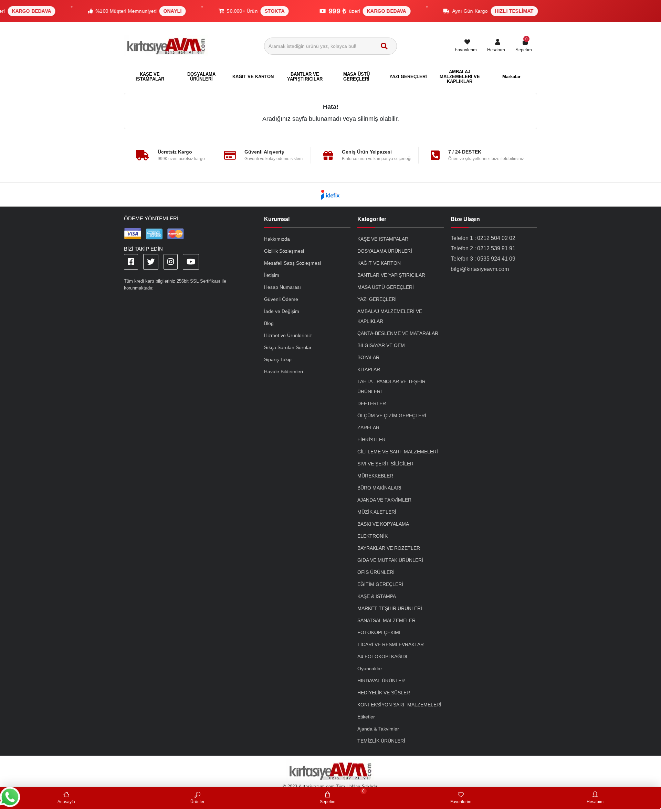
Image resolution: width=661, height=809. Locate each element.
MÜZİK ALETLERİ (376, 512)
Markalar (511, 76)
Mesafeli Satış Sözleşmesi (292, 263)
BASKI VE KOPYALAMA (383, 524)
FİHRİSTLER (371, 439)
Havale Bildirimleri (283, 371)
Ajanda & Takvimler (378, 729)
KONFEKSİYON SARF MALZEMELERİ (399, 704)
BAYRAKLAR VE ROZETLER (388, 548)
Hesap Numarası (282, 287)
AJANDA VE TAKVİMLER (384, 500)
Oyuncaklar (369, 668)
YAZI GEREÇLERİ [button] (408, 76)
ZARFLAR (368, 427)
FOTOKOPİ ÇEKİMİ (378, 632)
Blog (269, 323)
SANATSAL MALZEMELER (386, 620)
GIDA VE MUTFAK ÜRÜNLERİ (390, 560)
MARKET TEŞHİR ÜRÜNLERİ (389, 608)
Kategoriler (371, 219)
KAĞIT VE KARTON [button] (253, 76)
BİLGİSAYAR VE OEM (381, 345)
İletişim (271, 275)
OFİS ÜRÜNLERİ (376, 572)
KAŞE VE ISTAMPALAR (382, 239)
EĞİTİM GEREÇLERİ (380, 584)
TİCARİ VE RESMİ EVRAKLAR (390, 644)
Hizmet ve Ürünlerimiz (288, 335)
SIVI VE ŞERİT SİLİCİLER (385, 463)
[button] (496, 46)
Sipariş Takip (278, 359)
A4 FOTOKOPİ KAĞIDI (382, 656)
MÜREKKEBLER (375, 476)
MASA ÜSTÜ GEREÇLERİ (385, 287)
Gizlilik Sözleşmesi (284, 251)
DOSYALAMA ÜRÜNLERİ (384, 251)
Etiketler (366, 716)
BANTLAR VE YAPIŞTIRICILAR (391, 275)
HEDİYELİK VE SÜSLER (383, 692)
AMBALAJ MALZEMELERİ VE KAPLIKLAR (389, 316)
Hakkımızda (277, 239)
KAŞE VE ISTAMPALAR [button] (150, 77)
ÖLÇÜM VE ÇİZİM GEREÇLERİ (391, 415)
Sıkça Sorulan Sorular (288, 347)
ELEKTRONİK (372, 536)
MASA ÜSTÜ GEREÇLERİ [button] (356, 77)
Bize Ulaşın (465, 219)
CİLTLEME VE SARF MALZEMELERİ (397, 451)
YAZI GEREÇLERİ (377, 299)
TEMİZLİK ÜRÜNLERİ (381, 741)
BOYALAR (368, 357)
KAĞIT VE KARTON (379, 263)
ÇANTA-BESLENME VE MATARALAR (397, 333)
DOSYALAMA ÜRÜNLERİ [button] (201, 77)
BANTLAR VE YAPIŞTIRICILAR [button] (305, 77)
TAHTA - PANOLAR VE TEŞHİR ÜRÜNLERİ (391, 386)
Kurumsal (277, 219)
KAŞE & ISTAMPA (376, 596)
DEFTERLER (371, 403)
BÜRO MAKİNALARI (379, 488)
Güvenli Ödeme (281, 299)
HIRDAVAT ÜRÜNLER (381, 680)
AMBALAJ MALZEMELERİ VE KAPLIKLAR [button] (460, 76)
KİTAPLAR (368, 369)
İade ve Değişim (281, 311)
